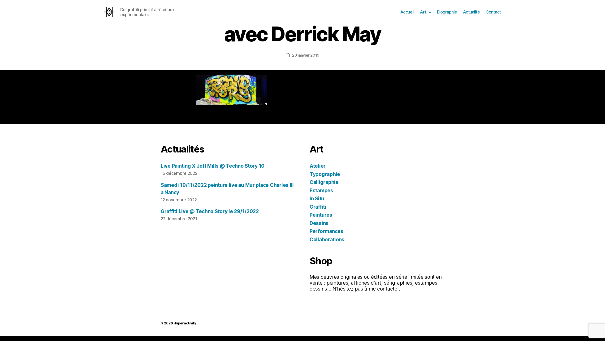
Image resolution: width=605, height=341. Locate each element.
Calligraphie (324, 182)
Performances (326, 231)
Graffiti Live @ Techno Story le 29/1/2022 (210, 211)
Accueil (407, 11)
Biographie (447, 11)
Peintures (321, 215)
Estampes (321, 190)
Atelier (318, 166)
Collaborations (327, 239)
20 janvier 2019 (305, 55)
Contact (493, 11)
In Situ (317, 199)
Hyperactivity (184, 323)
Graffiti (318, 207)
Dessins (319, 223)
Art (423, 11)
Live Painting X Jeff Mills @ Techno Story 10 (212, 166)
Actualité (471, 11)
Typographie (325, 174)
